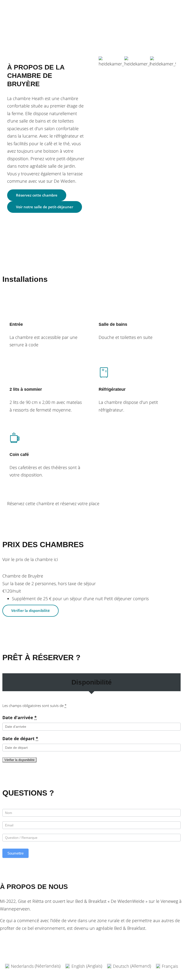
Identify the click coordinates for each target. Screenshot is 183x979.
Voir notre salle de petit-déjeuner (44, 206)
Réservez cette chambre (36, 195)
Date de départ (20, 738)
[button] (103, 62)
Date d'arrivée (19, 717)
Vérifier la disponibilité (35, 513)
